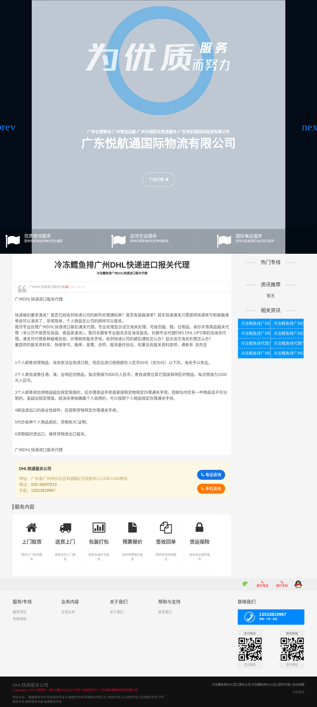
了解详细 (156, 179)
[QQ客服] (298, 584)
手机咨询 (212, 488)
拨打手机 (282, 586)
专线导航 (19, 619)
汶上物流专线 (111, 697)
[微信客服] (246, 584)
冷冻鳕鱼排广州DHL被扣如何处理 (256, 333)
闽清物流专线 (53, 702)
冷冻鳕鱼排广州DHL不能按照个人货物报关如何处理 (289, 333)
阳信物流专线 (56, 697)
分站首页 (298, 692)
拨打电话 (262, 586)
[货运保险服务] (199, 524)
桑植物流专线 (37, 697)
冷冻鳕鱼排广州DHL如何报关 (256, 353)
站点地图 (298, 684)
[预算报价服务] (132, 524)
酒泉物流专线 (34, 702)
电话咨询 (212, 475)
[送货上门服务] (65, 524)
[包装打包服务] (99, 524)
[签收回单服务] (166, 524)
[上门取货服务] (32, 524)
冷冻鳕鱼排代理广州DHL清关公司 (256, 343)
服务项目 (19, 612)
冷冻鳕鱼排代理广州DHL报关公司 (289, 343)
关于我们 (117, 612)
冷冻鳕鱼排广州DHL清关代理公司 (289, 353)
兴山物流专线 (130, 697)
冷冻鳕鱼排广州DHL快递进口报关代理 (256, 323)
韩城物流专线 (93, 697)
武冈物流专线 (149, 697)
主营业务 (68, 612)
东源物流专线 (74, 697)
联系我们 (165, 612)
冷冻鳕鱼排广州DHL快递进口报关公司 (289, 323)
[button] (5, 126)
